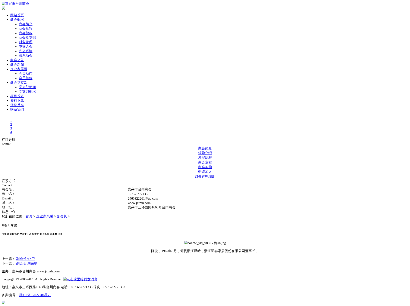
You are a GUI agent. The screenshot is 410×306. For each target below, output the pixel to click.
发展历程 (205, 157)
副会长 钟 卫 (25, 259)
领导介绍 (205, 153)
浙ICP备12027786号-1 (35, 295)
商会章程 (25, 28)
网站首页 (17, 15)
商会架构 (25, 33)
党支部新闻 (27, 87)
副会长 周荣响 (27, 263)
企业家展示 (18, 69)
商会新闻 (17, 64)
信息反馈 (17, 105)
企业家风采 (44, 216)
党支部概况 (27, 91)
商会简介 (25, 24)
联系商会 (25, 55)
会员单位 (25, 78)
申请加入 (205, 172)
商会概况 (17, 19)
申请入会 (25, 46)
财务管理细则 (205, 176)
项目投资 (17, 96)
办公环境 (25, 51)
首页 (29, 216)
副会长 (62, 216)
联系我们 (17, 109)
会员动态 (25, 73)
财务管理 (25, 42)
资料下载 (17, 100)
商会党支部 (27, 37)
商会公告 (17, 60)
